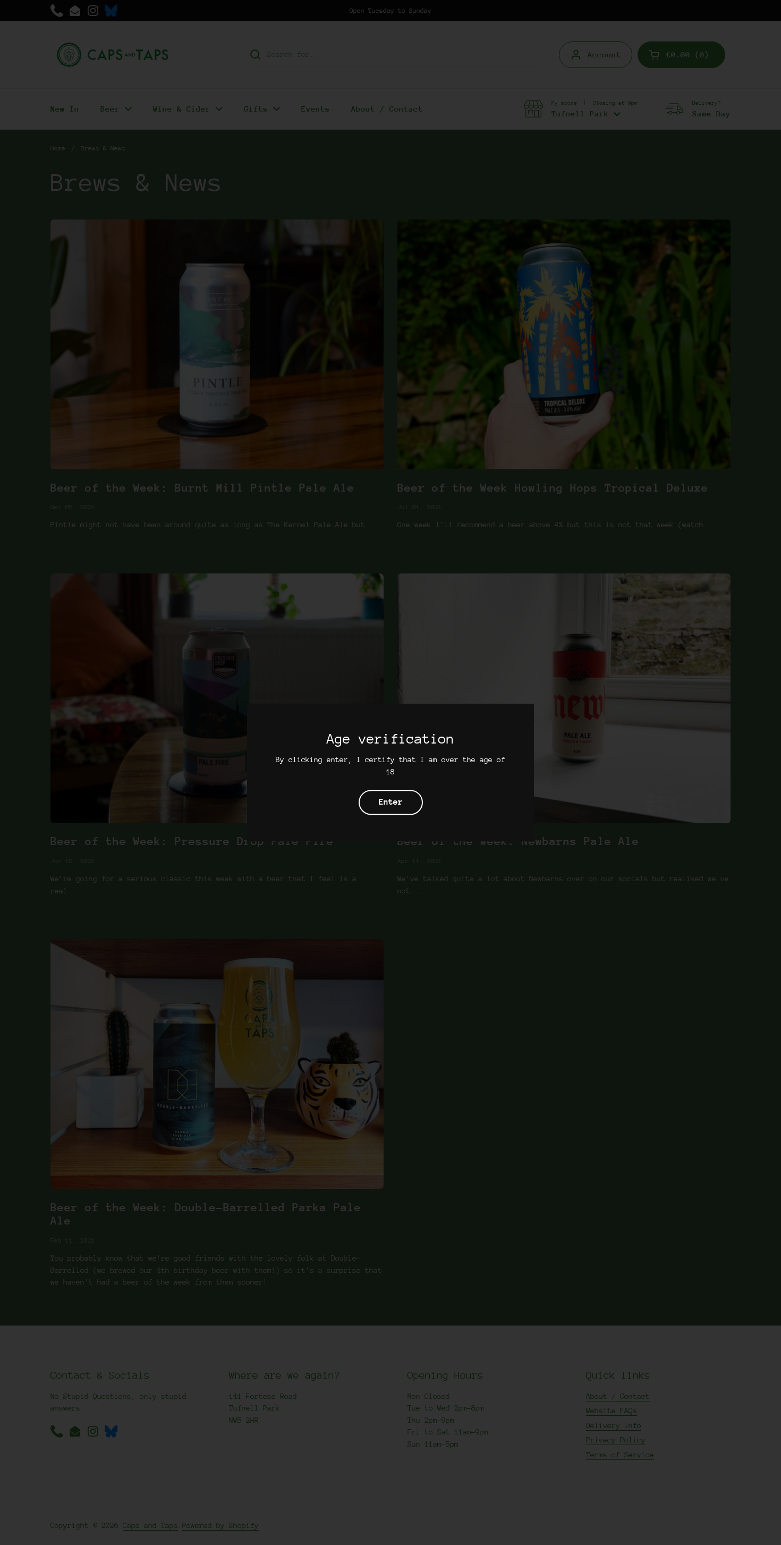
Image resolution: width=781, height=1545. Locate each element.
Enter (391, 802)
